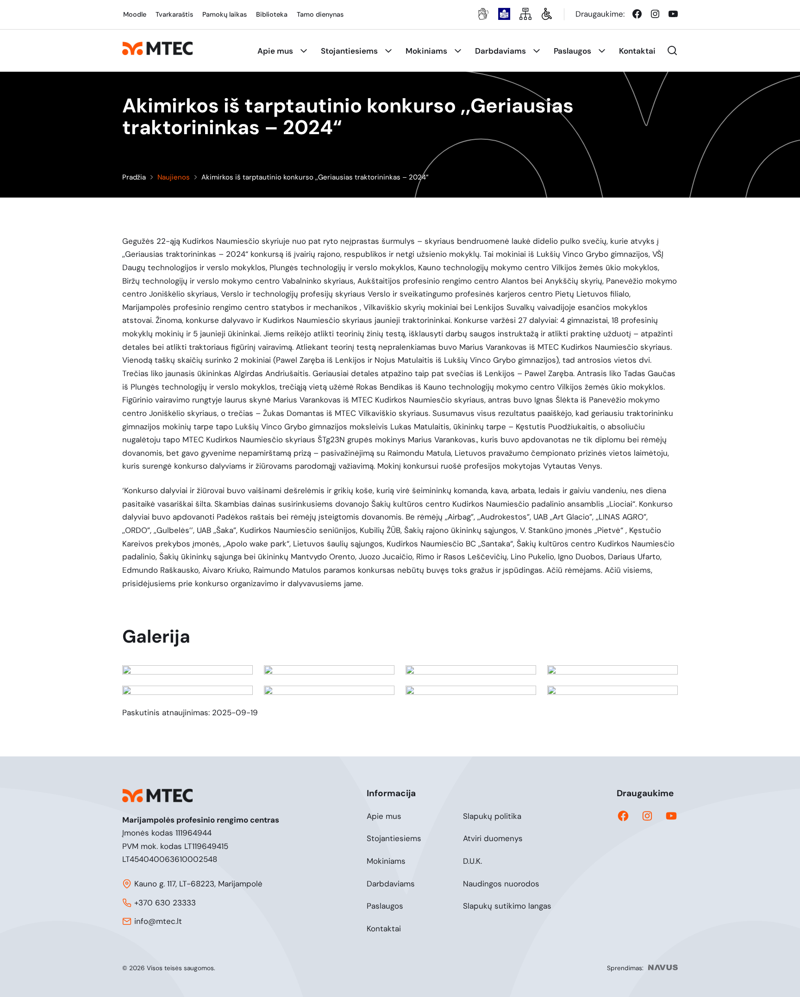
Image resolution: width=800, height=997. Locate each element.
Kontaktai (384, 928)
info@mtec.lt (158, 921)
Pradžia (134, 177)
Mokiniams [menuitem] (426, 51)
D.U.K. (472, 861)
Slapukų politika (492, 816)
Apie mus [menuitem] (275, 51)
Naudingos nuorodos (501, 884)
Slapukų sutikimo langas (507, 906)
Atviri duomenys (493, 838)
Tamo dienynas (320, 14)
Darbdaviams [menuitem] (500, 51)
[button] (672, 50)
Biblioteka (272, 14)
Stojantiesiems (394, 838)
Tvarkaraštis (174, 14)
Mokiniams (386, 861)
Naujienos (173, 177)
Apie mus (384, 816)
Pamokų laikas (224, 14)
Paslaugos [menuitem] (572, 51)
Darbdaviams (391, 884)
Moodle (134, 14)
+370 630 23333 (165, 903)
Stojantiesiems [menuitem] (349, 51)
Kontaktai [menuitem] (637, 51)
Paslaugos (385, 906)
